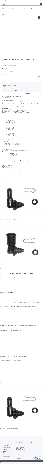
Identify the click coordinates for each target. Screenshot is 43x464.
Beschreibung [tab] (18, 101)
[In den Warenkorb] (3, 13)
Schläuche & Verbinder (14, 150)
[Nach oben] (0, 463)
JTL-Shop (40, 461)
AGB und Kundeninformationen (7, 452)
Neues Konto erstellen (7, 443)
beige (11, 151)
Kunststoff (12, 153)
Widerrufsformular (6, 447)
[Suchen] (41, 4)
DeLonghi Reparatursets (23, 150)
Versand (11, 71)
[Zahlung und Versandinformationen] (32, 442)
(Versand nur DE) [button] (15, 75)
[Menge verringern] (3, 93)
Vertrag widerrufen (6, 456)
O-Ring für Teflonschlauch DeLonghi (10, 83)
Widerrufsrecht (6, 445)
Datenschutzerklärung (7, 449)
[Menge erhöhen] (20, 93)
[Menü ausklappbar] (2, 1)
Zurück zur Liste (5, 8)
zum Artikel (15, 90)
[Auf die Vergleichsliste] (39, 17)
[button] (37, 1)
